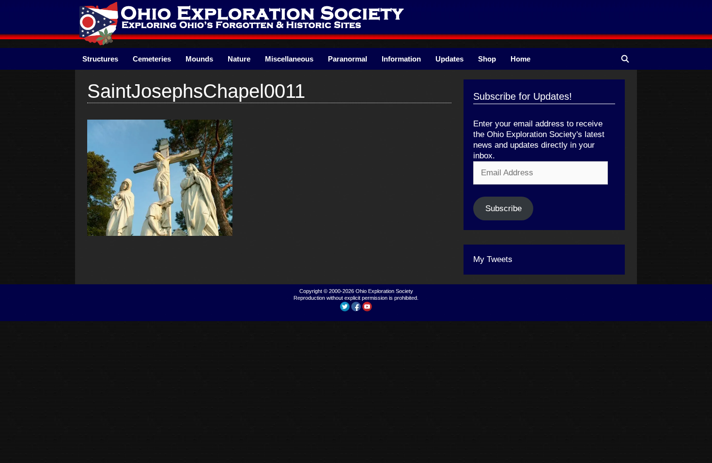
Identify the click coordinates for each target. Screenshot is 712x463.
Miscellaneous (289, 59)
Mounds (199, 59)
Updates (449, 59)
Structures (100, 59)
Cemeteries (152, 59)
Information (401, 59)
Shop (487, 59)
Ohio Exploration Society (384, 291)
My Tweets (492, 259)
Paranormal (347, 59)
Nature (239, 59)
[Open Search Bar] (625, 59)
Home (520, 59)
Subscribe (503, 208)
